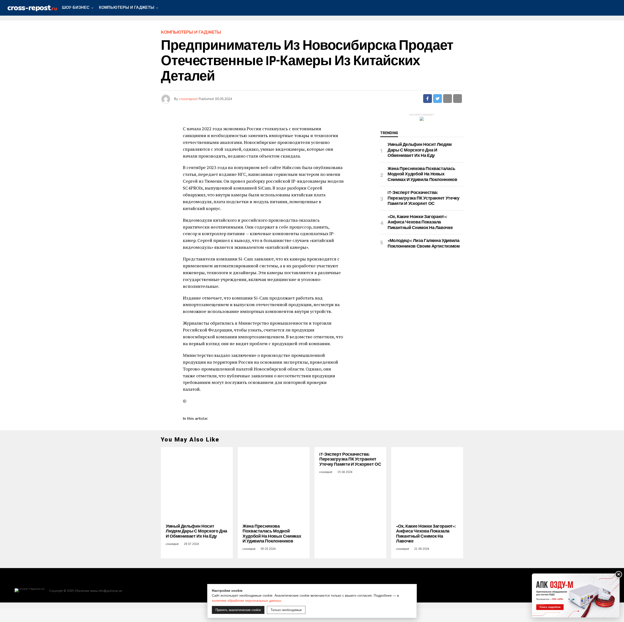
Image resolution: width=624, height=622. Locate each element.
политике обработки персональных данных (246, 600)
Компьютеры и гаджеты (126, 7)
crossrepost (188, 99)
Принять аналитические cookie (238, 610)
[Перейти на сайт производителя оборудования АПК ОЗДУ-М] (575, 595)
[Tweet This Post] (437, 98)
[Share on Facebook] (427, 98)
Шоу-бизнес (75, 7)
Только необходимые (286, 610)
